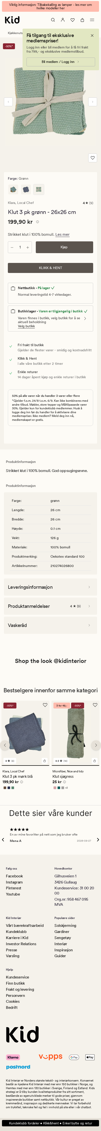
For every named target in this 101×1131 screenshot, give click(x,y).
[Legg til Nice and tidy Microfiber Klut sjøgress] (95, 761)
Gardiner (61, 931)
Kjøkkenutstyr (17, 33)
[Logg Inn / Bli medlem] (63, 20)
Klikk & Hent (50, 268)
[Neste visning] (92, 101)
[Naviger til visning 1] (25, 765)
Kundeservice (17, 977)
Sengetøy (62, 937)
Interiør (60, 944)
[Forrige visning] (8, 101)
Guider (60, 956)
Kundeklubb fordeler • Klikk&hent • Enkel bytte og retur (50, 1123)
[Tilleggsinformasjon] (37, 222)
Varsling (12, 956)
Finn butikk (15, 983)
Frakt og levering (20, 989)
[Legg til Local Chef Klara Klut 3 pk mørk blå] (45, 761)
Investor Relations (21, 944)
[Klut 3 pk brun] (13, 189)
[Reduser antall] (12, 247)
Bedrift (12, 1007)
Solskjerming (65, 925)
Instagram (14, 882)
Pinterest (13, 888)
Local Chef (25, 203)
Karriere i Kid (17, 937)
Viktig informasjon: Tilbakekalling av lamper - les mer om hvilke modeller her (50, 6)
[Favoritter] (72, 20)
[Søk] (53, 20)
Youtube (13, 894)
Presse (11, 950)
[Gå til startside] (12, 20)
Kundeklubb (16, 931)
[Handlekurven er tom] (82, 20)
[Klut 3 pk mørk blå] (26, 189)
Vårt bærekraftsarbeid (24, 925)
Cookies (13, 1001)
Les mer (62, 234)
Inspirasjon (63, 950)
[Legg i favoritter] (92, 157)
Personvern (15, 995)
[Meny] (92, 20)
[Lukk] (92, 35)
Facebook (14, 876)
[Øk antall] (28, 247)
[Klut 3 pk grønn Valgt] (39, 189)
